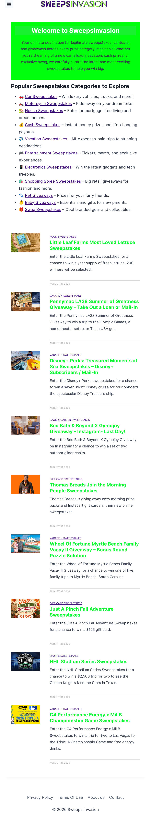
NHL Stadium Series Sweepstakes (88, 661)
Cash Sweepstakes (42, 124)
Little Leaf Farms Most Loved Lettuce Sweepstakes (92, 245)
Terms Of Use (70, 797)
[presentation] (25, 242)
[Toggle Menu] (9, 4)
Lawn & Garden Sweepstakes (70, 419)
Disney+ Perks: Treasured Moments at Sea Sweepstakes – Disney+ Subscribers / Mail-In (93, 366)
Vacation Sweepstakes (46, 139)
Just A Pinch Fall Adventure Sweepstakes (81, 612)
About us (96, 797)
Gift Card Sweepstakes (66, 479)
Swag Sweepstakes (43, 209)
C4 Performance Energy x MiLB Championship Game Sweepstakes (90, 717)
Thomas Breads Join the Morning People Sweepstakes (88, 488)
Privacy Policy (40, 797)
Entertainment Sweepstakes (51, 153)
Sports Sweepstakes (64, 655)
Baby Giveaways (40, 202)
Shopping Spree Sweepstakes (53, 181)
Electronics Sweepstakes (48, 167)
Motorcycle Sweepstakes (48, 103)
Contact (116, 797)
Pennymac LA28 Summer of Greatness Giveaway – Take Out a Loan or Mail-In (94, 304)
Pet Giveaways (39, 195)
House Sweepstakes (44, 110)
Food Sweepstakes (63, 236)
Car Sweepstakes (41, 96)
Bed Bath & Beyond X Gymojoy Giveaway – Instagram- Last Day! (87, 428)
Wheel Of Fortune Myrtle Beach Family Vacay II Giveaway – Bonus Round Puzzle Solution (94, 549)
